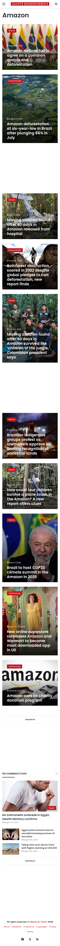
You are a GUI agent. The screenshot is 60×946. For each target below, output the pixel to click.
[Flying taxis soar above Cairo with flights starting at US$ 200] (10, 849)
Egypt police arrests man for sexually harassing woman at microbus (38, 833)
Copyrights (41, 926)
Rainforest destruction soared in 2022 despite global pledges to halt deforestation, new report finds (28, 275)
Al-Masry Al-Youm (37, 921)
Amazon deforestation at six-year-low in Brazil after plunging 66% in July (29, 130)
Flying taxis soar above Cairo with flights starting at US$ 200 (39, 846)
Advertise (16, 926)
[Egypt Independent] (30, 4)
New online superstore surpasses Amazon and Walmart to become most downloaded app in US (29, 640)
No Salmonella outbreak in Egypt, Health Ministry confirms (26, 817)
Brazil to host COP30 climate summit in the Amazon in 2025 (27, 572)
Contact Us (28, 926)
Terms (30, 931)
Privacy (52, 926)
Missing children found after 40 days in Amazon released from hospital (28, 226)
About (7, 926)
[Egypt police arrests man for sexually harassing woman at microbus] (10, 834)
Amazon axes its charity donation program (29, 698)
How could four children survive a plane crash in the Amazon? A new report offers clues (29, 496)
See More (30, 860)
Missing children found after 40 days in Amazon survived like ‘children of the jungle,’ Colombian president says (28, 346)
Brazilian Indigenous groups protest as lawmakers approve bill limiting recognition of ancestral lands (29, 444)
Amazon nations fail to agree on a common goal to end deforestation (28, 57)
